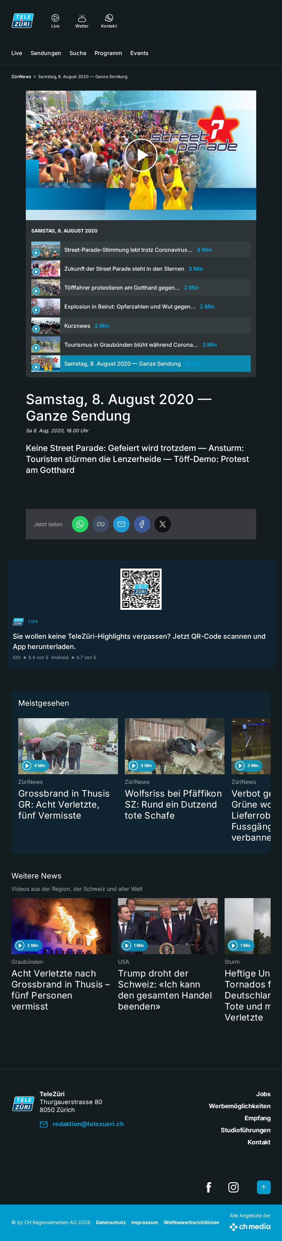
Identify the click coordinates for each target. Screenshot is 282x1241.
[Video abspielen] (141, 155)
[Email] (121, 524)
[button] (101, 524)
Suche (77, 53)
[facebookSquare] (209, 1187)
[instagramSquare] (233, 1187)
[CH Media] (250, 1225)
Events (139, 53)
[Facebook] (142, 524)
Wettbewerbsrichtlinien (191, 1222)
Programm (108, 53)
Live (16, 53)
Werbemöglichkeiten (240, 1106)
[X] (162, 524)
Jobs (263, 1094)
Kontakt (259, 1142)
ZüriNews (21, 76)
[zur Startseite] (23, 20)
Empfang (258, 1118)
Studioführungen (246, 1130)
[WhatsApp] (80, 524)
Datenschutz (111, 1222)
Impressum (144, 1222)
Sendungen (46, 53)
